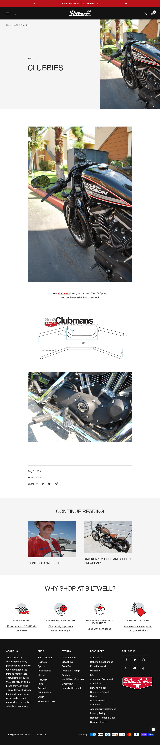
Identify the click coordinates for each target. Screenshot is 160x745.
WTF (16, 25)
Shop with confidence (99, 628)
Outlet (41, 696)
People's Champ (71, 670)
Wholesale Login (46, 701)
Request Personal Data (102, 717)
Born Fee (66, 666)
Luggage (42, 679)
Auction (66, 674)
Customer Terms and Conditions (101, 681)
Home (9, 25)
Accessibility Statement (103, 708)
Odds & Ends (45, 692)
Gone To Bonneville (45, 563)
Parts (40, 683)
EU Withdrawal (98, 666)
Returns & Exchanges (101, 661)
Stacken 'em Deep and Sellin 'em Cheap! (107, 561)
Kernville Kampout (71, 688)
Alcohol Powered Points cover (77, 297)
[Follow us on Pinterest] (126, 668)
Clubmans (64, 293)
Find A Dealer (45, 657)
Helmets (42, 661)
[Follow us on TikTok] (143, 668)
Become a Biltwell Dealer (99, 694)
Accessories (44, 670)
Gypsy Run (67, 683)
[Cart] (152, 13)
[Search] (14, 13)
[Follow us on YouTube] (135, 668)
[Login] (145, 13)
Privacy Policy (97, 713)
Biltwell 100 (67, 661)
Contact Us (96, 657)
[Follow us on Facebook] (126, 660)
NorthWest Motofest (73, 679)
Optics (41, 666)
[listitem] (37, 484)
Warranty (95, 670)
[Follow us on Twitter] (135, 660)
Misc (30, 58)
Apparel (42, 688)
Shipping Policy (98, 722)
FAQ (92, 674)
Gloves (41, 674)
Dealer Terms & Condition (98, 702)
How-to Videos (98, 687)
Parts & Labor (69, 657)
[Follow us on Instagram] (143, 660)
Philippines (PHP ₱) (17, 734)
